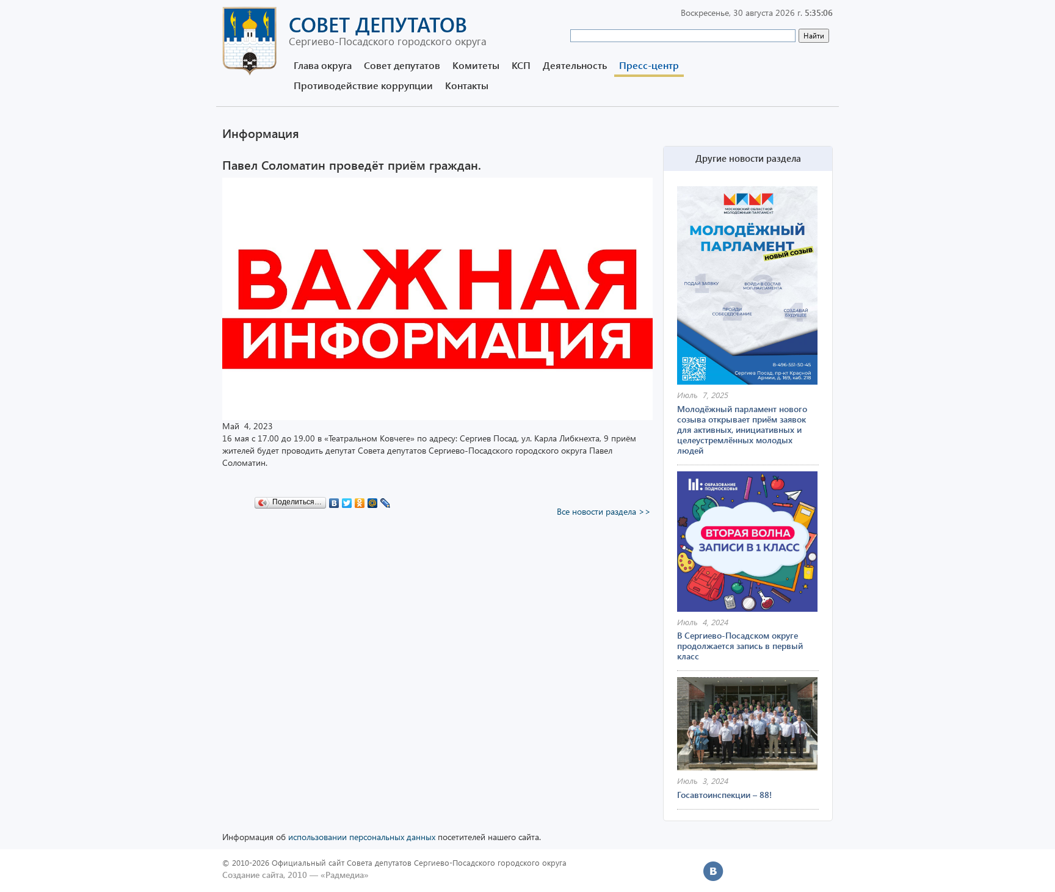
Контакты (466, 85)
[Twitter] (347, 500)
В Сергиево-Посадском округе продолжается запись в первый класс (740, 645)
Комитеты (475, 65)
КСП (521, 65)
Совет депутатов (402, 65)
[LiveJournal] (385, 500)
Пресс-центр (649, 65)
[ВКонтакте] (334, 500)
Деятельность (575, 65)
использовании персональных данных (361, 837)
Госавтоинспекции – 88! (724, 794)
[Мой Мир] (372, 500)
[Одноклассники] (359, 500)
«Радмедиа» (345, 874)
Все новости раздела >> (604, 511)
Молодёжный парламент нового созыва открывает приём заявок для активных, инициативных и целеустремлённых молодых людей (742, 429)
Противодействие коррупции (363, 85)
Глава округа (323, 65)
